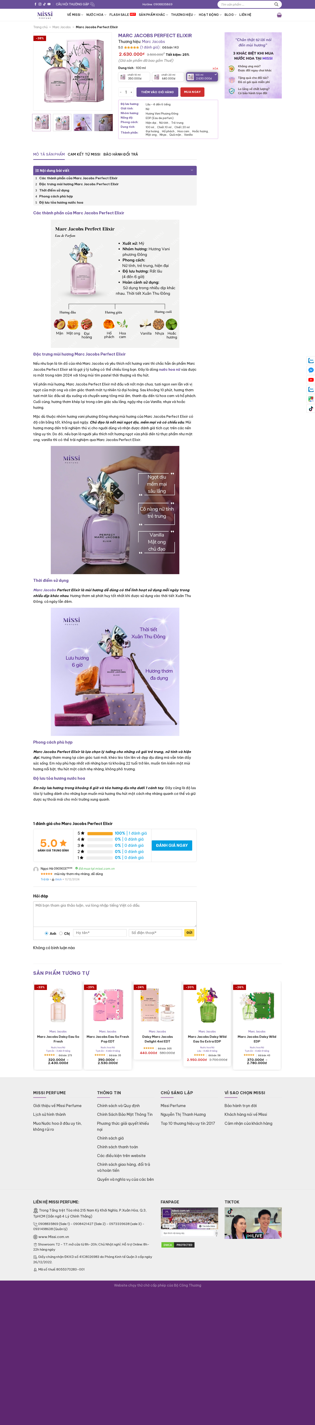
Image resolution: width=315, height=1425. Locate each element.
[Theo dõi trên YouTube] (49, 4)
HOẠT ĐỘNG (209, 15)
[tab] (49, 154)
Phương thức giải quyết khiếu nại (123, 1126)
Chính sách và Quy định (118, 1105)
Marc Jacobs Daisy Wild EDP (257, 1039)
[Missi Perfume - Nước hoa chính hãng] (47, 15)
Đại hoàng (153, 131)
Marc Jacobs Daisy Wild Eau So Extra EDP (207, 1039)
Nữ (147, 109)
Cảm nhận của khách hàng (248, 1123)
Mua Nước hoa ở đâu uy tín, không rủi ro (57, 1126)
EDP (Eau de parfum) (160, 118)
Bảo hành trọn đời (241, 1105)
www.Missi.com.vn (53, 1237)
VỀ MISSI (73, 15)
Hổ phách (169, 131)
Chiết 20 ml (182, 127)
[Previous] (40, 71)
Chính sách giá (110, 1138)
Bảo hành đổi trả (121, 154)
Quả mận (175, 134)
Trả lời (45, 879)
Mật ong (152, 134)
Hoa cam (183, 131)
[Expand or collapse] (192, 169)
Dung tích (126, 68)
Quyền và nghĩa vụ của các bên (125, 1179)
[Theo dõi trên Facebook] (35, 4)
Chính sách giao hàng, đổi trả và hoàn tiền (123, 1167)
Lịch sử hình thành (49, 1114)
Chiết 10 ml (165, 127)
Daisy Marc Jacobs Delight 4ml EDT (157, 1039)
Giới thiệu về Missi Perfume (57, 1105)
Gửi (189, 933)
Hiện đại (152, 122)
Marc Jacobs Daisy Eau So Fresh (58, 1039)
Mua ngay (192, 92)
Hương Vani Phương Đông (162, 113)
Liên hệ (245, 15)
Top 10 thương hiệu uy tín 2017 (188, 1123)
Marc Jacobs (61, 27)
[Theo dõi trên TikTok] (44, 4)
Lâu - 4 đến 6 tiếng (158, 104)
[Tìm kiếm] (276, 4)
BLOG (229, 15)
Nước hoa (95, 15)
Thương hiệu (182, 15)
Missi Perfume (173, 1105)
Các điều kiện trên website (121, 1155)
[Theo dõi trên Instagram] (40, 4)
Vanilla (188, 134)
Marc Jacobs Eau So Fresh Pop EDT (108, 1039)
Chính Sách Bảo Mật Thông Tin (125, 1114)
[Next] (104, 71)
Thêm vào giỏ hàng (157, 92)
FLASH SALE (119, 15)
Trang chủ (40, 27)
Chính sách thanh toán (117, 1146)
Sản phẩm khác (152, 15)
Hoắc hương (200, 131)
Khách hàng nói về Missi (246, 1114)
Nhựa (164, 134)
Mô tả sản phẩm (49, 154)
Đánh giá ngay (172, 845)
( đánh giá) (149, 47)
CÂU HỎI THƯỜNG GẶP (72, 4)
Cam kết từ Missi (84, 154)
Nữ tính (164, 122)
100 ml (150, 127)
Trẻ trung (177, 122)
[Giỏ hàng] (279, 14)
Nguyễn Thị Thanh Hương (183, 1114)
